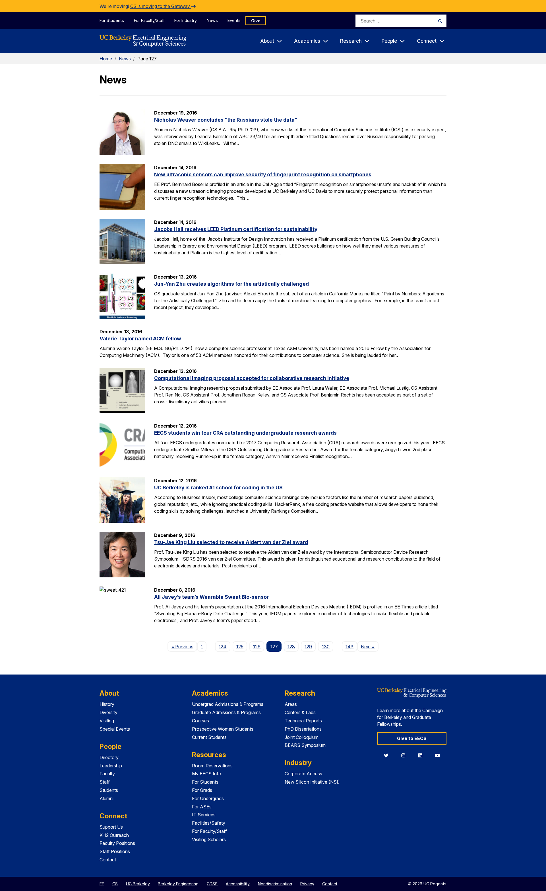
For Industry (185, 20)
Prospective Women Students (222, 729)
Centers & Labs (300, 712)
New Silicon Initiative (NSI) (312, 782)
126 (256, 646)
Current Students (209, 737)
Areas (291, 704)
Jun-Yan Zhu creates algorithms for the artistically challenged (231, 284)
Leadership (111, 766)
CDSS (212, 883)
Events (234, 20)
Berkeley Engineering (178, 883)
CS (115, 883)
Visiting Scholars (209, 839)
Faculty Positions (117, 843)
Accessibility (238, 883)
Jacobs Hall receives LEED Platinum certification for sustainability (235, 229)
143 (349, 646)
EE (102, 883)
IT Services (204, 815)
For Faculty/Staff (149, 20)
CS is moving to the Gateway (160, 6)
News (212, 20)
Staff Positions (115, 851)
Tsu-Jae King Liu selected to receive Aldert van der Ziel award (231, 542)
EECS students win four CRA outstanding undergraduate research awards (245, 433)
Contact (108, 860)
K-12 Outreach (114, 835)
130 (326, 646)
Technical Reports (303, 721)
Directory (109, 757)
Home (106, 59)
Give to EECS (412, 738)
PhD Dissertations (303, 729)
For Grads (202, 790)
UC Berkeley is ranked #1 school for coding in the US (218, 488)
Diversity (108, 712)
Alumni (106, 798)
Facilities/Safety (208, 823)
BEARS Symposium (305, 745)
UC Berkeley (138, 883)
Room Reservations (212, 766)
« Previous (184, 646)
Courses (200, 721)
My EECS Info (206, 773)
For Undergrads (208, 798)
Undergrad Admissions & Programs (227, 704)
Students (109, 790)
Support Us (111, 827)
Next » (369, 646)
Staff (105, 782)
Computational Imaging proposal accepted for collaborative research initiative (251, 378)
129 (308, 646)
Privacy (307, 883)
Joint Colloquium (301, 737)
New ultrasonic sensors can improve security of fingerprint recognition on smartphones (262, 174)
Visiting (107, 721)
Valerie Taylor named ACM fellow (140, 339)
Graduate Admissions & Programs (226, 712)
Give (255, 20)
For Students (112, 20)
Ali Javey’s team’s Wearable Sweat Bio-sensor (211, 597)
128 (291, 646)
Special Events (115, 729)
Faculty (107, 773)
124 (222, 646)
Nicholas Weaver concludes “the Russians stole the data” (225, 120)
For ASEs (202, 807)
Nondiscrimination (275, 883)
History (107, 704)
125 (239, 646)
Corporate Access (303, 773)
